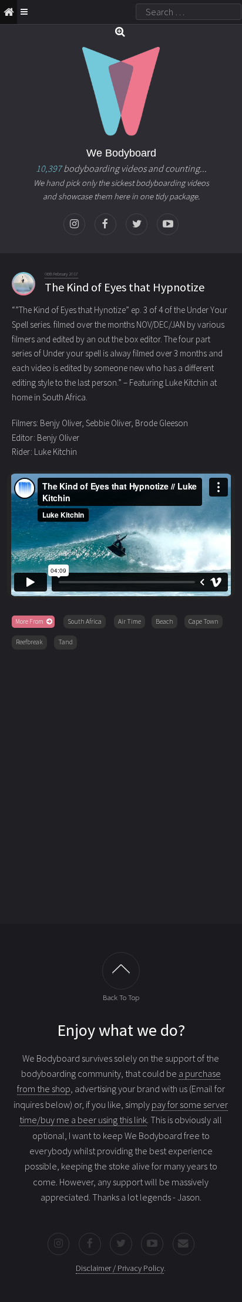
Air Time (129, 621)
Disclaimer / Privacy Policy (120, 1268)
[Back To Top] (121, 971)
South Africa (85, 621)
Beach (164, 621)
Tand (65, 642)
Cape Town (204, 621)
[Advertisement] (121, 784)
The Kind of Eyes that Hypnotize (124, 287)
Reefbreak (29, 642)
